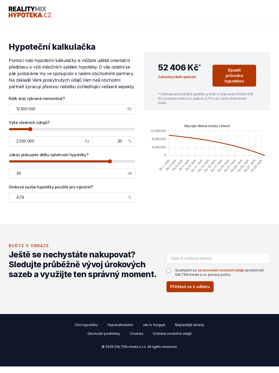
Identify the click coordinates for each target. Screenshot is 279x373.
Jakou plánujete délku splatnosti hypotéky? (48, 154)
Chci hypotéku (86, 325)
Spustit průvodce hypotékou (234, 75)
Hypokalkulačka (120, 325)
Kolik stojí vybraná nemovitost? (37, 98)
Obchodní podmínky (103, 333)
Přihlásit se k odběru (190, 286)
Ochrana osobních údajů (172, 333)
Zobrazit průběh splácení (177, 77)
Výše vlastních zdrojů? (29, 122)
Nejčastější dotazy (189, 325)
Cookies (136, 333)
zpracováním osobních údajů (221, 270)
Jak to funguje (153, 325)
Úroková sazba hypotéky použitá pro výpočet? (51, 187)
